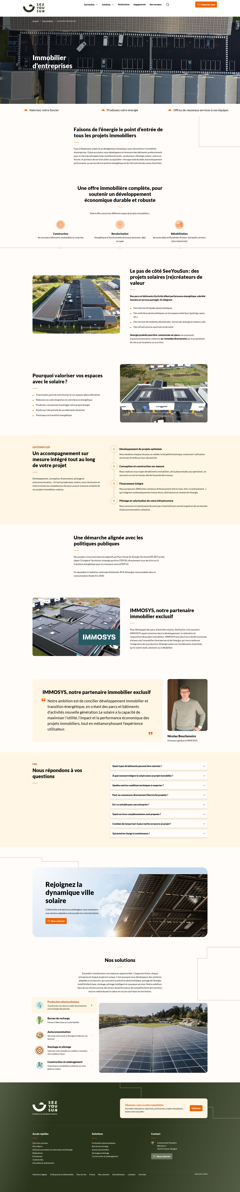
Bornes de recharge (59, 1018)
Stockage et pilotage (59, 1046)
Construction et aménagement (65, 1061)
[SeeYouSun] (33, 8)
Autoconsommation (59, 1031)
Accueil (35, 21)
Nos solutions (47, 21)
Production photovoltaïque (63, 1001)
